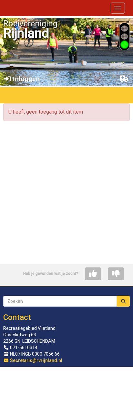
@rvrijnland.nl (36, 360)
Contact (17, 317)
